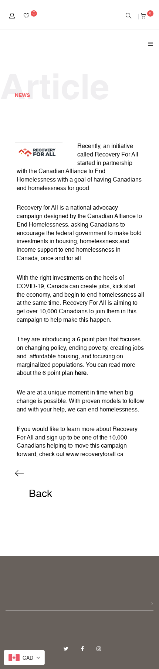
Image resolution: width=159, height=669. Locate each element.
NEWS (22, 95)
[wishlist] (30, 16)
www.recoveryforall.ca (95, 455)
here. (81, 373)
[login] (12, 16)
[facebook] (83, 649)
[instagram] (99, 649)
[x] (67, 649)
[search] (128, 16)
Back (39, 494)
